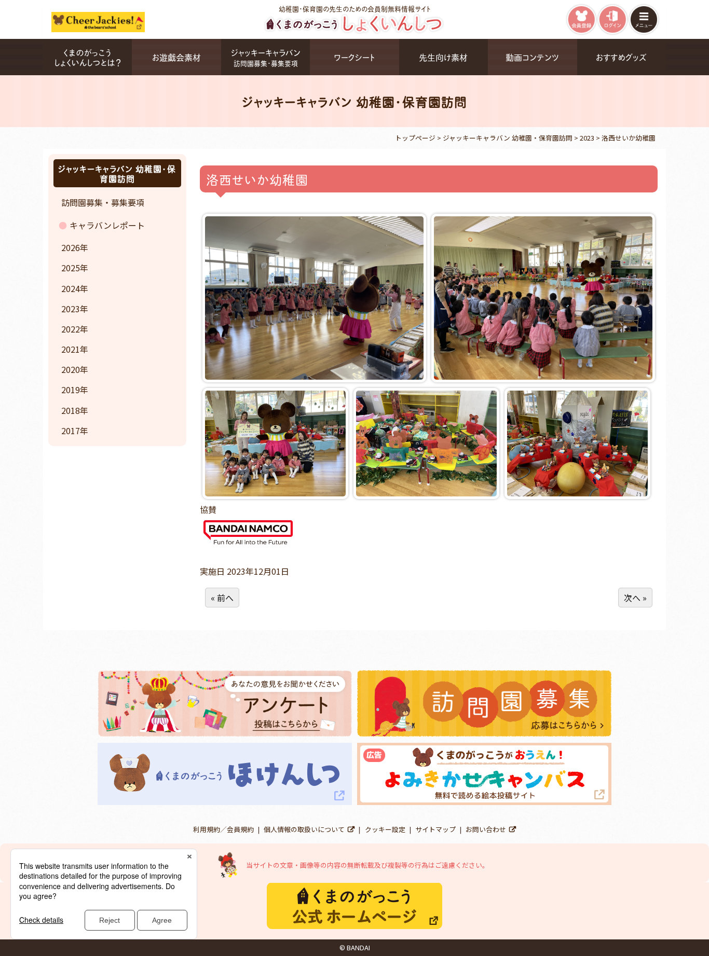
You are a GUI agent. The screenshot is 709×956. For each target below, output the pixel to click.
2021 (70, 349)
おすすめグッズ (621, 56)
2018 (70, 410)
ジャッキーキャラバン (266, 57)
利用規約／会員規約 (223, 829)
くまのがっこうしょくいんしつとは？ (87, 57)
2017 (70, 430)
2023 (70, 308)
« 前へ (222, 597)
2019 (70, 389)
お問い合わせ (486, 829)
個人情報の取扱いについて (304, 829)
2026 (70, 247)
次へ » (635, 597)
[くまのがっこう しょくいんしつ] (354, 31)
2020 (70, 369)
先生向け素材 (443, 56)
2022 (70, 329)
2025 (70, 267)
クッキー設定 (385, 829)
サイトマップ (435, 829)
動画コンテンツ (532, 56)
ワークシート (354, 56)
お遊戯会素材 (176, 56)
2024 (70, 288)
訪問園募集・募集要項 (102, 202)
